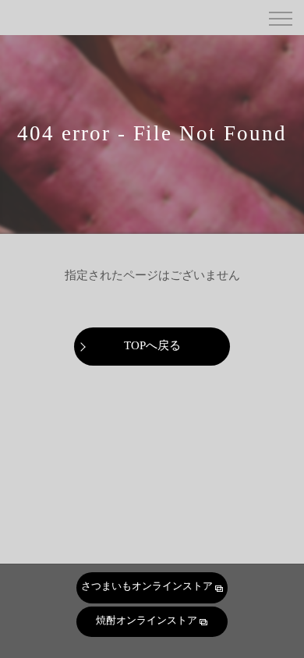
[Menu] (280, 17)
